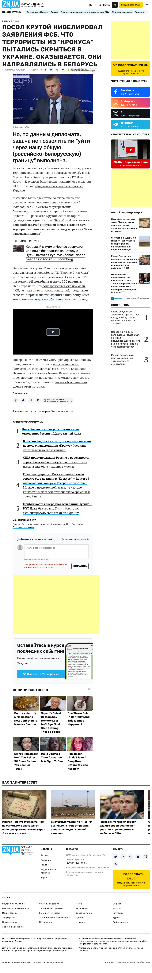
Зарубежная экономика (51, 908)
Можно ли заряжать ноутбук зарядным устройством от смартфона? (122, 359)
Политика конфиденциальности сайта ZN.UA (127, 962)
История (117, 908)
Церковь (80, 917)
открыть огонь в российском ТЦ (36, 272)
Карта (44, 877)
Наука (79, 904)
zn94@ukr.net (103, 867)
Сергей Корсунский (15, 833)
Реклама (45, 865)
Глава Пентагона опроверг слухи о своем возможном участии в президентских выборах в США (125, 262)
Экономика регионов (13, 927)
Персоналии (45, 922)
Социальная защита (49, 904)
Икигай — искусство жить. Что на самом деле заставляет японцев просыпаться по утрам (124, 225)
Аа (115, 5)
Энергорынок (9, 917)
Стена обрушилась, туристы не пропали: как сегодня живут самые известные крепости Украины (125, 317)
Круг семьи (118, 913)
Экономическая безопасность (54, 917)
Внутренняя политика (13, 904)
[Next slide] (147, 12)
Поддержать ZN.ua (130, 5)
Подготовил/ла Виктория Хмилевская (41, 411)
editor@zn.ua (71, 875)
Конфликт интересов (50, 913)
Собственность (120, 922)
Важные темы (12, 12)
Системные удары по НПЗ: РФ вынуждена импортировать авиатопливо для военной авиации (123, 243)
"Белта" (59, 220)
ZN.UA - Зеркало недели (130, 162)
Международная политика (15, 908)
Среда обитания (84, 913)
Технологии (82, 908)
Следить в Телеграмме (43, 674)
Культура (80, 922)
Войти (106, 5)
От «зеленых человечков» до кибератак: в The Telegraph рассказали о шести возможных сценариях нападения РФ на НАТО (125, 283)
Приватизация (9, 922)
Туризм (116, 917)
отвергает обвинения (49, 299)
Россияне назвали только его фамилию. (57, 445)
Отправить (80, 566)
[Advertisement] (56, 604)
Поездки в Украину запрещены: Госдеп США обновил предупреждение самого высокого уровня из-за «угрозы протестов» (125, 339)
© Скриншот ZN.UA (21, 127)
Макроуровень (9, 913)
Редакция (46, 860)
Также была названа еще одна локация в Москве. (56, 462)
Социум (117, 904)
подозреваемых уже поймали (63, 286)
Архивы (45, 855)
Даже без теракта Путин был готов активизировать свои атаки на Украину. (57, 508)
